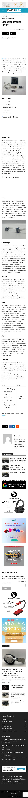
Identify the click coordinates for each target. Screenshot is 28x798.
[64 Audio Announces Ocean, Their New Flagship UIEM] (5, 687)
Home (3, 15)
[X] (6, 426)
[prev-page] (3, 708)
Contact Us (15, 791)
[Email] (3, 426)
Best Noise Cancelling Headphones (4, 461)
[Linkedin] (13, 426)
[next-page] (5, 708)
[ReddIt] (17, 426)
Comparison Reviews (4, 469)
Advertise (9, 791)
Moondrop (4, 58)
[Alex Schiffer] (7, 441)
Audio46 (4, 415)
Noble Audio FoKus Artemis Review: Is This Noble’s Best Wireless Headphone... (12, 671)
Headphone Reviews (14, 15)
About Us (4, 791)
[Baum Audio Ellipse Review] (5, 474)
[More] (18, 33)
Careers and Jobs (14, 793)
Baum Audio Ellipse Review (17, 472)
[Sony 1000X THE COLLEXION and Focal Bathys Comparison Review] (5, 467)
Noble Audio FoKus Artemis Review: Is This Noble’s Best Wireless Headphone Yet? (18, 460)
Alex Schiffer (6, 29)
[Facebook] (10, 426)
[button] (2, 10)
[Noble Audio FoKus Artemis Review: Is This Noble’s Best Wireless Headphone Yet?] (5, 460)
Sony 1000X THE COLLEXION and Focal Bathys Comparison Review (18, 467)
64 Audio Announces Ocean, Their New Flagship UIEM (13, 746)
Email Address (6, 583)
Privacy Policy (22, 791)
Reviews (7, 15)
